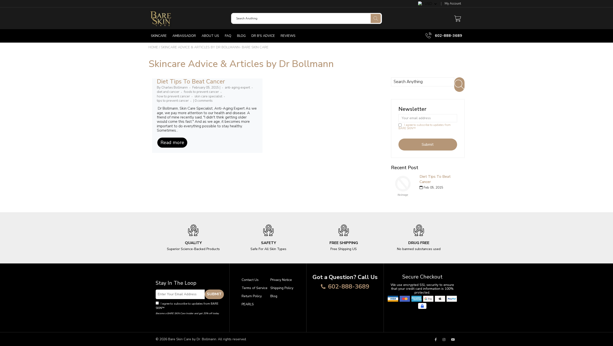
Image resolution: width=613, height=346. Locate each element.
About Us (210, 35)
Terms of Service (254, 288)
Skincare (159, 35)
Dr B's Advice (263, 35)
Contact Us (250, 280)
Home (153, 47)
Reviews (288, 35)
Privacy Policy (174, 308)
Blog (241, 35)
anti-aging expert (237, 87)
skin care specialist (208, 96)
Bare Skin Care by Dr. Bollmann (192, 339)
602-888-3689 (448, 35)
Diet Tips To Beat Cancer (191, 82)
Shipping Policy (281, 288)
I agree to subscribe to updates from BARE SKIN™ (424, 126)
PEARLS (248, 304)
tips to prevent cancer (173, 101)
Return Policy (252, 296)
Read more (172, 142)
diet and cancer (168, 92)
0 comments (204, 101)
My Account (453, 3)
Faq (228, 35)
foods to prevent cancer (201, 92)
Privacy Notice (281, 280)
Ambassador (184, 35)
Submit (214, 294)
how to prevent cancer (173, 96)
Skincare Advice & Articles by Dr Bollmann (241, 63)
